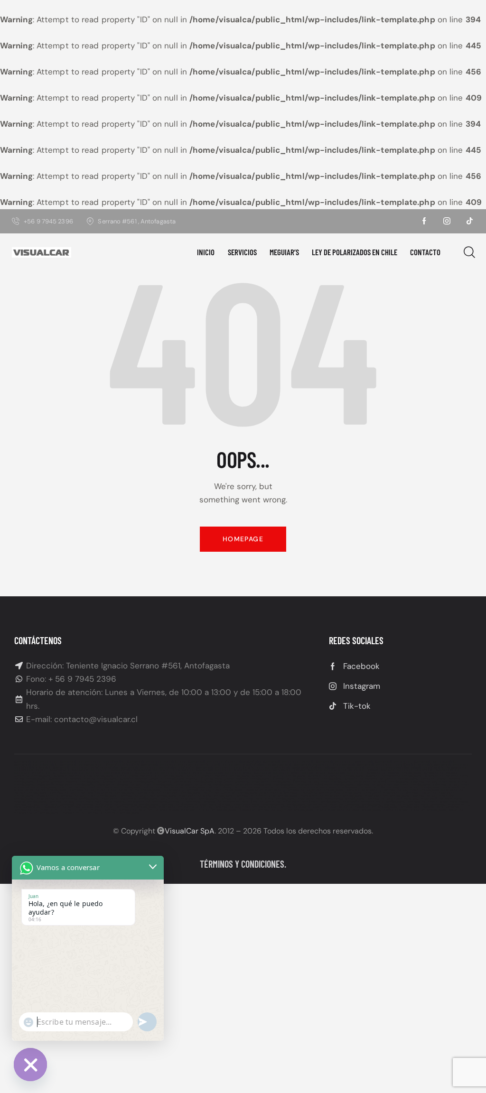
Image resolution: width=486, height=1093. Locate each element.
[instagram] (447, 221)
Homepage (243, 539)
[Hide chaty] (30, 1064)
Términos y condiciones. (243, 864)
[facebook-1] (424, 221)
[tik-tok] (470, 221)
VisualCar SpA (190, 831)
